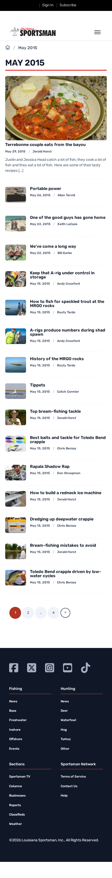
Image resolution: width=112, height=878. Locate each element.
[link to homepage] (33, 31)
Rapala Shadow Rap (50, 467)
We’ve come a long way (53, 247)
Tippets (37, 385)
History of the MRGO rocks (57, 359)
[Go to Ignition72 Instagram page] (49, 667)
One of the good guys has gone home (67, 218)
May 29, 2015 (15, 151)
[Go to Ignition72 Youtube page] (67, 667)
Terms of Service (73, 776)
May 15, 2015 (40, 283)
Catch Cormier (68, 391)
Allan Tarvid (66, 195)
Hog (64, 729)
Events (14, 748)
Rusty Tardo (66, 312)
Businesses (17, 795)
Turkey (66, 739)
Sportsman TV (19, 776)
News (13, 701)
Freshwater (18, 720)
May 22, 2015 (40, 224)
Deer (64, 710)
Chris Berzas (66, 448)
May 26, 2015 (40, 195)
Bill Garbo (65, 253)
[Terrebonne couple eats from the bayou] (56, 108)
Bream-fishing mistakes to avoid (63, 546)
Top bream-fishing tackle (55, 412)
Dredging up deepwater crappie (62, 519)
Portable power (45, 189)
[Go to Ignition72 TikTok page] (85, 667)
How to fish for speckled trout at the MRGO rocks (67, 304)
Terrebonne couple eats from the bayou (45, 145)
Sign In (47, 5)
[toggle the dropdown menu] (97, 32)
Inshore (15, 729)
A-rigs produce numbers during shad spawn (67, 332)
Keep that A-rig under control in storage (62, 275)
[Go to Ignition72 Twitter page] (31, 667)
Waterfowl (68, 720)
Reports (15, 805)
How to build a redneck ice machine (65, 493)
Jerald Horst (42, 151)
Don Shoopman (68, 473)
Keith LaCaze (67, 224)
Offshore (15, 739)
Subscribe (68, 5)
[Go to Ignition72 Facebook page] (13, 667)
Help (64, 795)
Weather (15, 824)
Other (65, 748)
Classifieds (17, 814)
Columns (15, 786)
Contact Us (69, 786)
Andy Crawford (68, 283)
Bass (12, 710)
